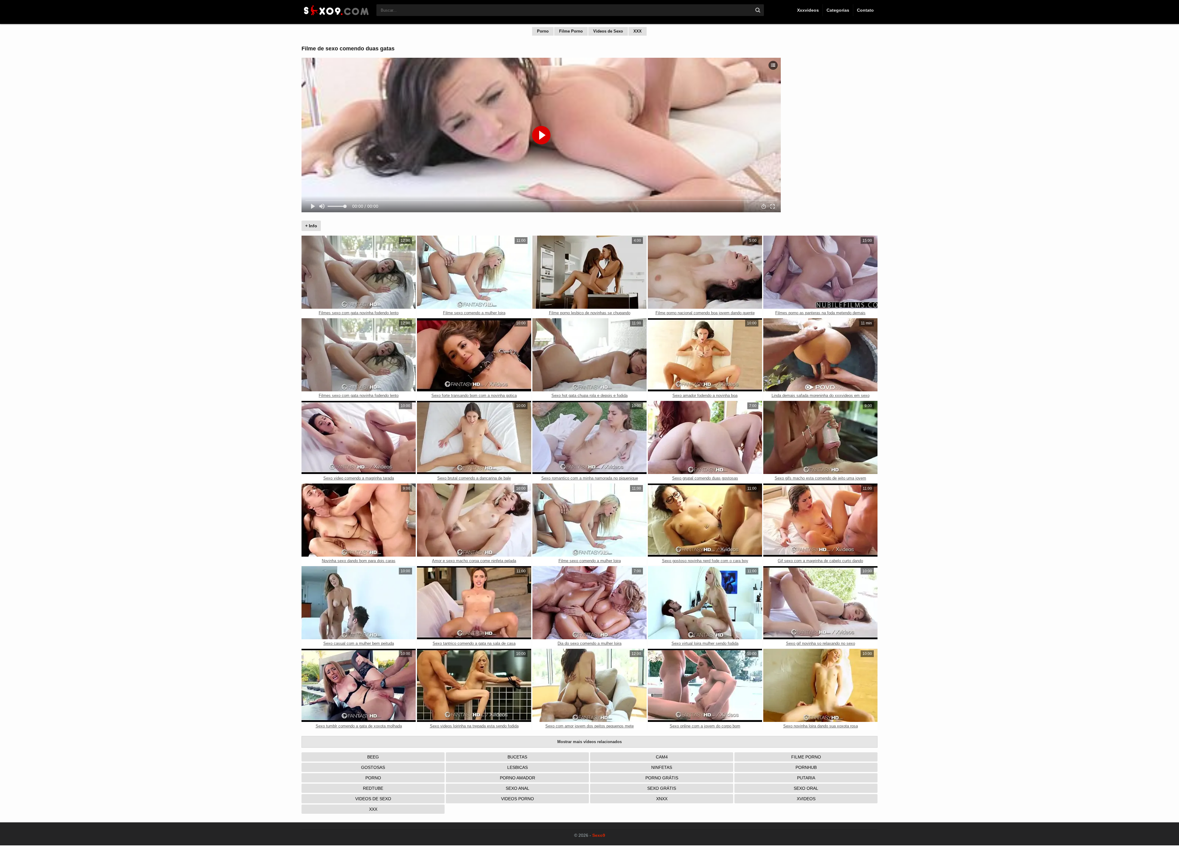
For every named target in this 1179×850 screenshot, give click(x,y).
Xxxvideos (808, 10)
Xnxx (661, 798)
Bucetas (517, 756)
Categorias (838, 10)
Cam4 (662, 756)
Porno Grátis (661, 777)
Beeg (373, 756)
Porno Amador (517, 777)
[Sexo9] (336, 16)
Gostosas (373, 767)
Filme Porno (571, 31)
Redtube (373, 788)
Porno (543, 31)
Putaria (806, 777)
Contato (865, 10)
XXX (637, 31)
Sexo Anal (517, 788)
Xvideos (806, 798)
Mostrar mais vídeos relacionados (589, 741)
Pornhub (806, 767)
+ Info (311, 225)
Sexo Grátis (661, 788)
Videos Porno (517, 798)
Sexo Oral (806, 788)
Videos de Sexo (608, 31)
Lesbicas (517, 767)
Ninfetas (661, 767)
